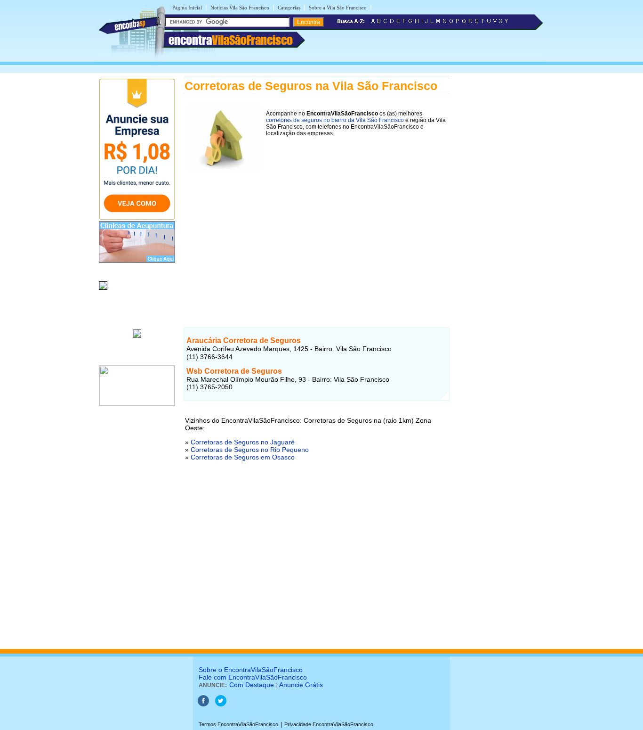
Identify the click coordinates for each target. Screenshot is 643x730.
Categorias (289, 7)
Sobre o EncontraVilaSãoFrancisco (251, 669)
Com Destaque (251, 685)
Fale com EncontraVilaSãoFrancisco (253, 677)
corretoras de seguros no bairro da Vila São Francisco (335, 120)
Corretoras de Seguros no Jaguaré (243, 442)
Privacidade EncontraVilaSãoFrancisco (328, 724)
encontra (231, 40)
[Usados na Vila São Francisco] (103, 290)
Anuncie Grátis (301, 685)
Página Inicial (187, 7)
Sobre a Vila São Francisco (338, 7)
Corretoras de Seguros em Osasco (243, 457)
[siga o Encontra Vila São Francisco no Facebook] (203, 704)
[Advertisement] (317, 239)
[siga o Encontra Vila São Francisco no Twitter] (220, 704)
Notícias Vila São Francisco (239, 7)
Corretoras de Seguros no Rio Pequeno (250, 449)
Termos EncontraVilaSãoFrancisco (238, 724)
